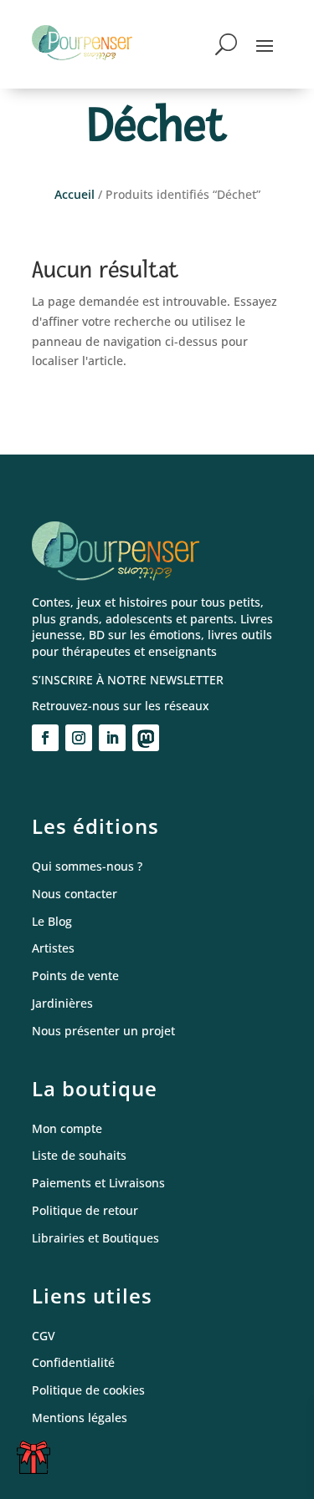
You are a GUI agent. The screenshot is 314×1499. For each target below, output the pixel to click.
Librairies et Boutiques (95, 1239)
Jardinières (62, 1004)
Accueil (74, 194)
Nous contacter (74, 894)
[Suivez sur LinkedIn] (112, 737)
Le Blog (52, 922)
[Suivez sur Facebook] (45, 737)
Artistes (53, 949)
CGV (43, 1336)
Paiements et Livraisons (98, 1183)
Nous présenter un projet (103, 1031)
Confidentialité (73, 1363)
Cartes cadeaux (37, 1463)
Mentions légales (79, 1418)
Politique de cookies (88, 1391)
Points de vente (75, 976)
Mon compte (67, 1129)
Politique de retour (85, 1211)
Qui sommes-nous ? (87, 867)
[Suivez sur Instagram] (78, 737)
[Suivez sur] (145, 737)
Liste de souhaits (79, 1156)
